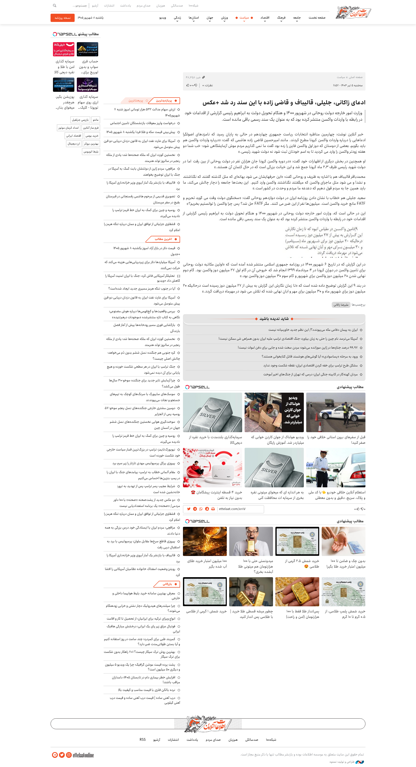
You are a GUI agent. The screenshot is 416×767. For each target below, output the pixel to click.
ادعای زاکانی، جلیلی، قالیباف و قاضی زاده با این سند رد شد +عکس (283, 102)
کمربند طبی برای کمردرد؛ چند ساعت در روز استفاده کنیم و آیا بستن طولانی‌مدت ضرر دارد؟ (142, 641)
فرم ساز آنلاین (90, 128)
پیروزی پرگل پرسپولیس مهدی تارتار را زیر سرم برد (143, 463)
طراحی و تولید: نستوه (342, 762)
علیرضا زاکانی (341, 305)
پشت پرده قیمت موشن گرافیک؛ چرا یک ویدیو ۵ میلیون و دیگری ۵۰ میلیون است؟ (142, 667)
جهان (210, 17)
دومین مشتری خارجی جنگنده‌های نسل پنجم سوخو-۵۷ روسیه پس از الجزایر (142, 411)
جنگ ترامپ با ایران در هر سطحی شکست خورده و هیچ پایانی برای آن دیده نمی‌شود (143, 369)
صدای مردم (143, 5)
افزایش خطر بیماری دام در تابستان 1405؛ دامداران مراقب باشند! (146, 680)
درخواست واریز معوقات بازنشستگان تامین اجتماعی (142, 123)
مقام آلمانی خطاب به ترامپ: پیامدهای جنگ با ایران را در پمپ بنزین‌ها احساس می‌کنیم (143, 475)
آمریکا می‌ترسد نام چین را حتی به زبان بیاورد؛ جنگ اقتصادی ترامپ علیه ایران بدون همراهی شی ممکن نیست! (288, 338)
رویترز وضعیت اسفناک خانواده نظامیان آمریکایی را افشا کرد (142, 572)
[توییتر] (62, 755)
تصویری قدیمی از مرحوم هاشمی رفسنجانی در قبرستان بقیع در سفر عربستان (143, 199)
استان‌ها (194, 17)
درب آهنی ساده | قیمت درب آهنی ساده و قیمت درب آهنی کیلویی (145, 700)
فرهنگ (281, 17)
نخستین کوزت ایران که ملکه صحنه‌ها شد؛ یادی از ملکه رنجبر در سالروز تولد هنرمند (143, 158)
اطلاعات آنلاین (353, 12)
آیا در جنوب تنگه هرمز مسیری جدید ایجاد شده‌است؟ (141, 288)
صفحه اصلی (356, 77)
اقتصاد (264, 17)
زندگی (177, 17)
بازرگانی (167, 584)
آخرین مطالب (163, 239)
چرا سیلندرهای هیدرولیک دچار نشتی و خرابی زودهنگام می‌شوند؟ (143, 608)
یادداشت (125, 5)
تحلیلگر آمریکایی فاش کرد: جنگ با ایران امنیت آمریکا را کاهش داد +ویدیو (142, 278)
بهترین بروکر (91, 143)
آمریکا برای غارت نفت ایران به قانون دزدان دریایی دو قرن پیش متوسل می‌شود (142, 300)
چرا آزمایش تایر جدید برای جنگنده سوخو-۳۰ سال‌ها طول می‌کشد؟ (144, 383)
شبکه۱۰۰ (193, 5)
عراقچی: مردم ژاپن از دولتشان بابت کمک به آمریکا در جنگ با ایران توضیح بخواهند (144, 171)
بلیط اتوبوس (91, 151)
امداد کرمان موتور (68, 128)
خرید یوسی (91, 135)
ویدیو (162, 17)
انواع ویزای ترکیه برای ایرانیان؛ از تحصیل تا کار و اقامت (141, 618)
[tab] (166, 100)
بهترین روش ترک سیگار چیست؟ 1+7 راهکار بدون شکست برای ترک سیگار (142, 654)
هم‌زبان (160, 5)
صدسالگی (177, 5)
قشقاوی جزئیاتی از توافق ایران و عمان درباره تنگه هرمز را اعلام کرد (142, 227)
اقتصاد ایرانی (73, 135)
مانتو (95, 120)
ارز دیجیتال (74, 143)
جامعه (297, 17)
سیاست (244, 17)
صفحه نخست (317, 17)
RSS (143, 739)
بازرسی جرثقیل (80, 120)
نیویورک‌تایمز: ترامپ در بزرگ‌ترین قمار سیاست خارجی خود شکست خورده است (143, 452)
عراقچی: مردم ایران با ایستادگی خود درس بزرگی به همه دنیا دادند (142, 530)
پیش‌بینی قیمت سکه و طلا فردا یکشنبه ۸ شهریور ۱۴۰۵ (140, 132)
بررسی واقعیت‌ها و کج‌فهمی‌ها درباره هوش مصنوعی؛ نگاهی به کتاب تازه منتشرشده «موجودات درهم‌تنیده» (144, 314)
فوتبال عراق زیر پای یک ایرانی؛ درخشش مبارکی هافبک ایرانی (143, 629)
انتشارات (109, 5)
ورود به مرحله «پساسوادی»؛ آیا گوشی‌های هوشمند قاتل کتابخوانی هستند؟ (310, 356)
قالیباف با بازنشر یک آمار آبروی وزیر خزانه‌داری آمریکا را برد (143, 185)
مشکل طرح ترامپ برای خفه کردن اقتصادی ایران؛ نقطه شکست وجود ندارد (310, 365)
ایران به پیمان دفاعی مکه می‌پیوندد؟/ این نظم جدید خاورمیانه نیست (313, 329)
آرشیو (95, 5)
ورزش (224, 17)
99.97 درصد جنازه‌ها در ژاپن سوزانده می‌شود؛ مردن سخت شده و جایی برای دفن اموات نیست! (298, 347)
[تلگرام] (55, 755)
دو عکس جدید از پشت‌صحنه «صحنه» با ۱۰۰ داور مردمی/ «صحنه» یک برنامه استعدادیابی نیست (147, 503)
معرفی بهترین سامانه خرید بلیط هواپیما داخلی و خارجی (146, 596)
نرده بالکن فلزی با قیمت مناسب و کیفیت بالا (146, 690)
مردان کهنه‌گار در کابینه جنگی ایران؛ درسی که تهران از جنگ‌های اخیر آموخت (310, 374)
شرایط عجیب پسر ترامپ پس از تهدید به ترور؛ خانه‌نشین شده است (148, 489)
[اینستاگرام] (69, 755)
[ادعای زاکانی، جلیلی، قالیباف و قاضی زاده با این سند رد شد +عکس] (324, 241)
